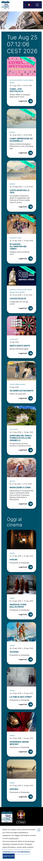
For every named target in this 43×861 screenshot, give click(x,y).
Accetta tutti (8, 856)
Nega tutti (39, 830)
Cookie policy (13, 838)
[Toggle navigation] (37, 5)
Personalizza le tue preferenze (16, 852)
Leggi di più (23, 101)
